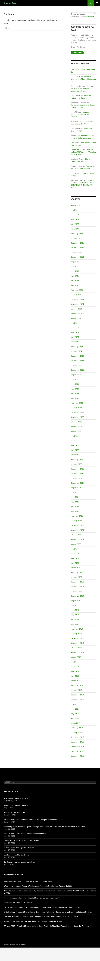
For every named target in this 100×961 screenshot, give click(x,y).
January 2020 (76, 577)
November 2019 (77, 586)
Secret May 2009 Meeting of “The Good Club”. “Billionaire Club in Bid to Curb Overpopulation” (42, 907)
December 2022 (77, 412)
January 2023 (76, 408)
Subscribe (77, 53)
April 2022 (75, 450)
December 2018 (77, 638)
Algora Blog (10, 3)
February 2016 (77, 751)
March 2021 (75, 511)
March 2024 (75, 342)
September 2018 (77, 652)
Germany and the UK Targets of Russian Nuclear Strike (83, 152)
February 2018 (77, 685)
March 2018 (75, 681)
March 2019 (75, 624)
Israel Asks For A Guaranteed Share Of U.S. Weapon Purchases (30, 819)
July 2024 (75, 323)
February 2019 (77, 629)
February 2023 (77, 403)
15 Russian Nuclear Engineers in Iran (19, 862)
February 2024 (77, 346)
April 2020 (75, 563)
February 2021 (77, 516)
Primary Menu (97, 3)
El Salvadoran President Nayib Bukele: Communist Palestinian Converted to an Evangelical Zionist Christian (48, 912)
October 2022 (76, 422)
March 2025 (75, 285)
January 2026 (76, 238)
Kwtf (72, 70)
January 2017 (76, 732)
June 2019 (75, 610)
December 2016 (77, 737)
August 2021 (76, 488)
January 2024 (76, 351)
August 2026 (76, 205)
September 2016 (77, 747)
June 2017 (75, 709)
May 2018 (75, 671)
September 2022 (77, 426)
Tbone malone (77, 150)
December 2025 (77, 243)
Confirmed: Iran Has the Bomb (16, 855)
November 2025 (77, 248)
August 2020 (76, 544)
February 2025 (77, 290)
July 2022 (75, 436)
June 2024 (75, 328)
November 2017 (77, 699)
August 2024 (76, 318)
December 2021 (77, 469)
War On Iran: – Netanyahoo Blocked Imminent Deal (83, 79)
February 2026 (77, 233)
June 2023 (75, 384)
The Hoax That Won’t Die (14, 812)
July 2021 (75, 492)
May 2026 (75, 219)
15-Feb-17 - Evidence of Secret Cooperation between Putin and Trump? (33, 921)
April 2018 (75, 676)
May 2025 (75, 276)
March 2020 (75, 568)
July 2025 (75, 266)
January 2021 (76, 521)
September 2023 (77, 370)
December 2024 (77, 299)
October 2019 (76, 591)
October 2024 (76, 309)
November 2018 (77, 643)
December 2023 (77, 356)
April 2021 (75, 506)
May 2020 (75, 558)
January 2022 (76, 464)
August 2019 (76, 601)
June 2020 (75, 554)
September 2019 (77, 596)
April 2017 (75, 718)
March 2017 (75, 723)
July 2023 (75, 379)
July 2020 (75, 549)
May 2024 (75, 332)
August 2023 (76, 375)
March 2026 (75, 229)
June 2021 (75, 497)
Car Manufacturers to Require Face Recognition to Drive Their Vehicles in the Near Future (41, 917)
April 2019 (75, 619)
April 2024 (75, 337)
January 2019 (76, 634)
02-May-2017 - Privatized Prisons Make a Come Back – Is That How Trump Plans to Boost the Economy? (47, 926)
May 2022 (75, 445)
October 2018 (76, 648)
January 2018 (76, 690)
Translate (90, 16)
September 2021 (77, 483)
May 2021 (75, 502)
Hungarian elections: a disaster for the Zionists (83, 114)
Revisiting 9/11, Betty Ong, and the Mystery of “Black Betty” (28, 881)
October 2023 (76, 365)
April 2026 (75, 224)
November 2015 (77, 756)
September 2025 (77, 257)
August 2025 (76, 262)
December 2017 (77, 695)
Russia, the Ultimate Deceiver (16, 805)
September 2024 (77, 313)
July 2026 (75, 210)
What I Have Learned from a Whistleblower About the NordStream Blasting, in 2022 (38, 886)
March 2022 (75, 455)
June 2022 (75, 441)
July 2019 (75, 605)
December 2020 (77, 525)
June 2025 (75, 271)
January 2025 (76, 295)
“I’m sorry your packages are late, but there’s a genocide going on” (31, 898)
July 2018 (75, 662)
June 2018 (75, 667)
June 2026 (75, 215)
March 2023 (75, 398)
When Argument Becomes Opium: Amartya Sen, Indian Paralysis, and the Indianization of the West (44, 827)
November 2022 (77, 417)
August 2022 (76, 431)
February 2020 (77, 572)
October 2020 (76, 535)
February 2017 (77, 728)
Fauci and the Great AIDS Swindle (18, 903)
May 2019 (75, 615)
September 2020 (77, 539)
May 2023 (75, 389)
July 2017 (75, 704)
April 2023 (75, 394)
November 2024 (77, 304)
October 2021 (76, 478)
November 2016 (77, 742)
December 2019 (77, 582)
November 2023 (77, 361)
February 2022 (77, 459)
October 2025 (76, 252)
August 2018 (76, 657)
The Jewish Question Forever (16, 798)
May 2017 (75, 714)
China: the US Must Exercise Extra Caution (21, 841)
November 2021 (77, 474)
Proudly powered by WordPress (15, 944)
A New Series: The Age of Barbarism (19, 848)
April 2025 (75, 281)
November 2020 (77, 530)
